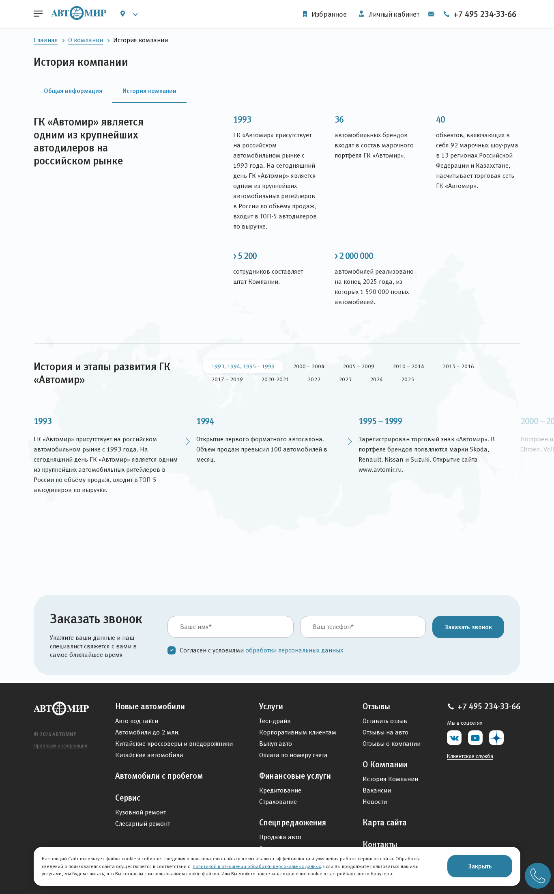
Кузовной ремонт (140, 812)
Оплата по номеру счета (293, 754)
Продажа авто (280, 837)
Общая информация (73, 90)
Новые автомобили (150, 706)
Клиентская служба (470, 756)
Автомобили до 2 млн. (147, 732)
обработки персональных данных (294, 650)
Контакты (380, 844)
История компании (149, 90)
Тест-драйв (275, 720)
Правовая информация (60, 746)
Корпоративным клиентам (297, 732)
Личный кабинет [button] (393, 14)
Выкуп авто (275, 743)
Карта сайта (385, 822)
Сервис (127, 797)
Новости (375, 801)
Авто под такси (136, 720)
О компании (85, 40)
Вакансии (377, 790)
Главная (46, 40)
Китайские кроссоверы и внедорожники (174, 743)
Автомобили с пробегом (159, 775)
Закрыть (480, 866)
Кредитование (280, 790)
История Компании (390, 778)
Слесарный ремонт (142, 823)
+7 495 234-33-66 (483, 14)
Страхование (278, 801)
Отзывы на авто (385, 732)
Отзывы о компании (392, 743)
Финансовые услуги (295, 775)
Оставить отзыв (385, 720)
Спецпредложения (292, 822)
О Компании (385, 764)
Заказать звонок (468, 627)
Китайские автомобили (149, 754)
